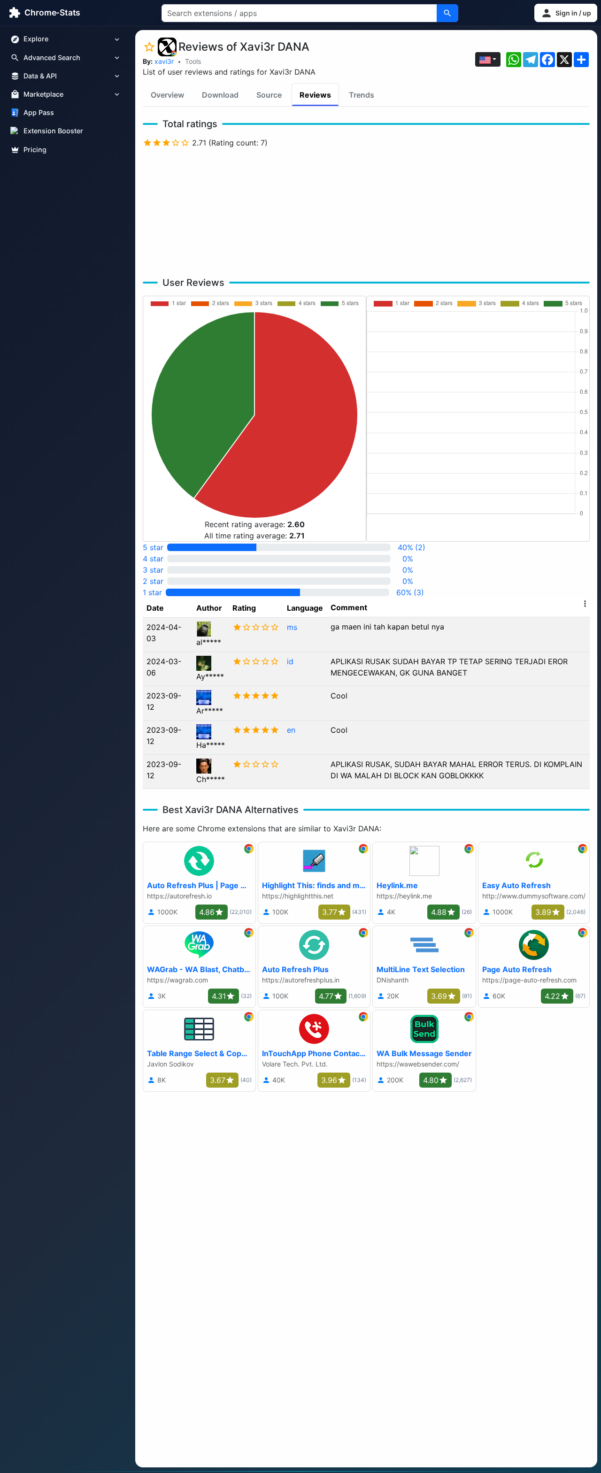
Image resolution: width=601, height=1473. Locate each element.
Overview (167, 95)
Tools (193, 61)
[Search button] (447, 13)
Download (220, 95)
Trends (361, 95)
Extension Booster (53, 131)
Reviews (315, 95)
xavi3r (164, 61)
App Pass (38, 113)
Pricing (34, 149)
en (291, 730)
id (290, 661)
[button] (565, 13)
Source (269, 95)
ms (292, 627)
